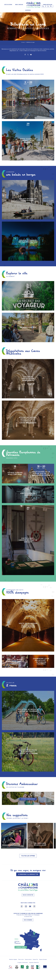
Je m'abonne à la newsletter (28, 874)
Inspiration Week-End (34, 962)
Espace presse (28, 959)
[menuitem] (8, 4)
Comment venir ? (21, 947)
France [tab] (16, 938)
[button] (43, 5)
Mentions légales (13, 959)
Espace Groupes (43, 959)
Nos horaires (28, 920)
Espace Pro (35, 959)
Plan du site (21, 959)
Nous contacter (28, 895)
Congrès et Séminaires (22, 962)
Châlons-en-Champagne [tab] (18, 942)
